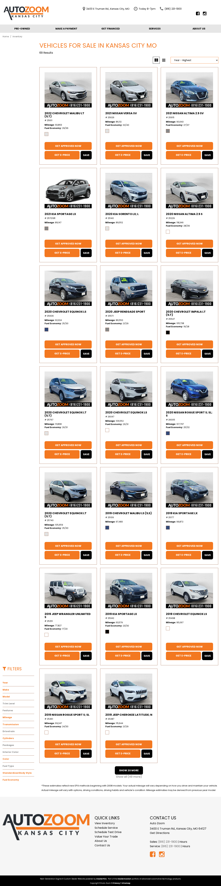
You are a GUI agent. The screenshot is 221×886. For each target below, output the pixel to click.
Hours (183, 842)
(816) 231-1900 (167, 842)
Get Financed (110, 28)
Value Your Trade (106, 837)
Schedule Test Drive (108, 832)
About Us (199, 28)
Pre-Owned (22, 28)
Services (155, 28)
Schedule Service (106, 828)
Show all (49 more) (129, 777)
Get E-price (62, 155)
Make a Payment (66, 28)
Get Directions (160, 833)
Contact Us (102, 845)
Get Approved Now (68, 146)
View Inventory (105, 823)
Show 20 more (129, 770)
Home (6, 36)
